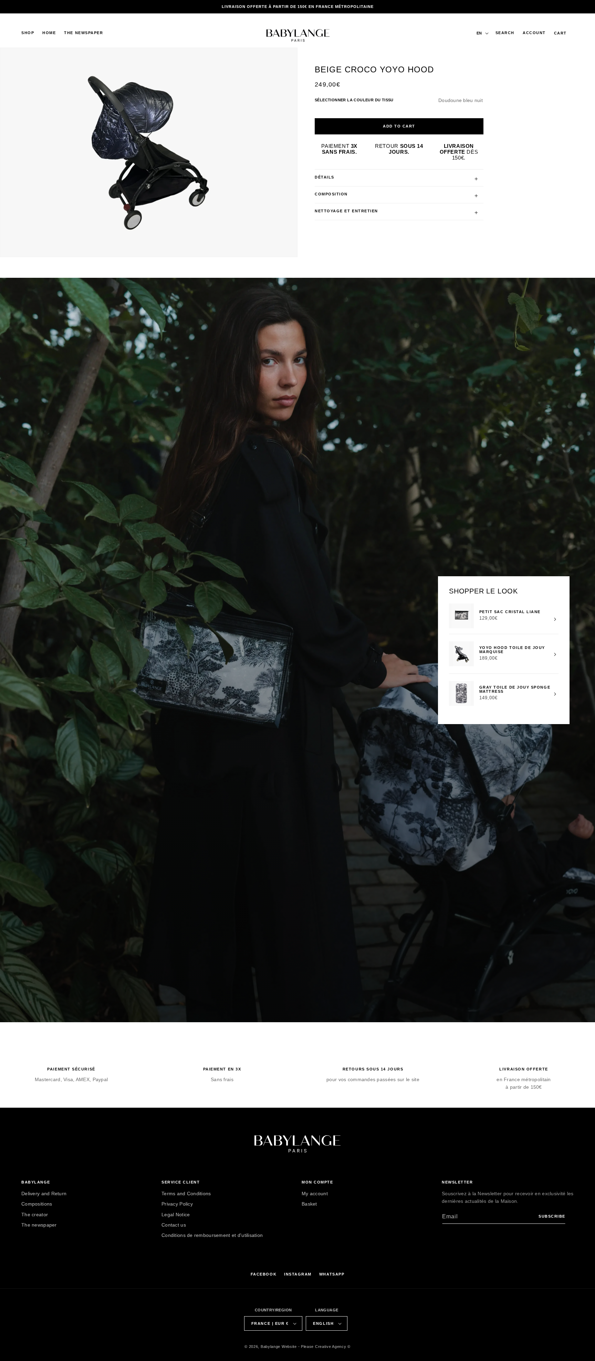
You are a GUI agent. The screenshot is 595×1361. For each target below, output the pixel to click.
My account (315, 1193)
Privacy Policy (177, 1204)
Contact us (173, 1225)
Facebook (263, 1274)
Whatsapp (331, 1274)
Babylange (270, 1346)
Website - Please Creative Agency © (316, 1346)
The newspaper (39, 1225)
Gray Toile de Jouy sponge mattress (514, 689)
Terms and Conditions (186, 1193)
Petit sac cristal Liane (509, 612)
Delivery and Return (43, 1193)
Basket (309, 1204)
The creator (34, 1214)
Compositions (36, 1204)
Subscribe (552, 1216)
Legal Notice (175, 1214)
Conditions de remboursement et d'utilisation (212, 1235)
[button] (27, 33)
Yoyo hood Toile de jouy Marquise (512, 649)
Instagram (298, 1274)
